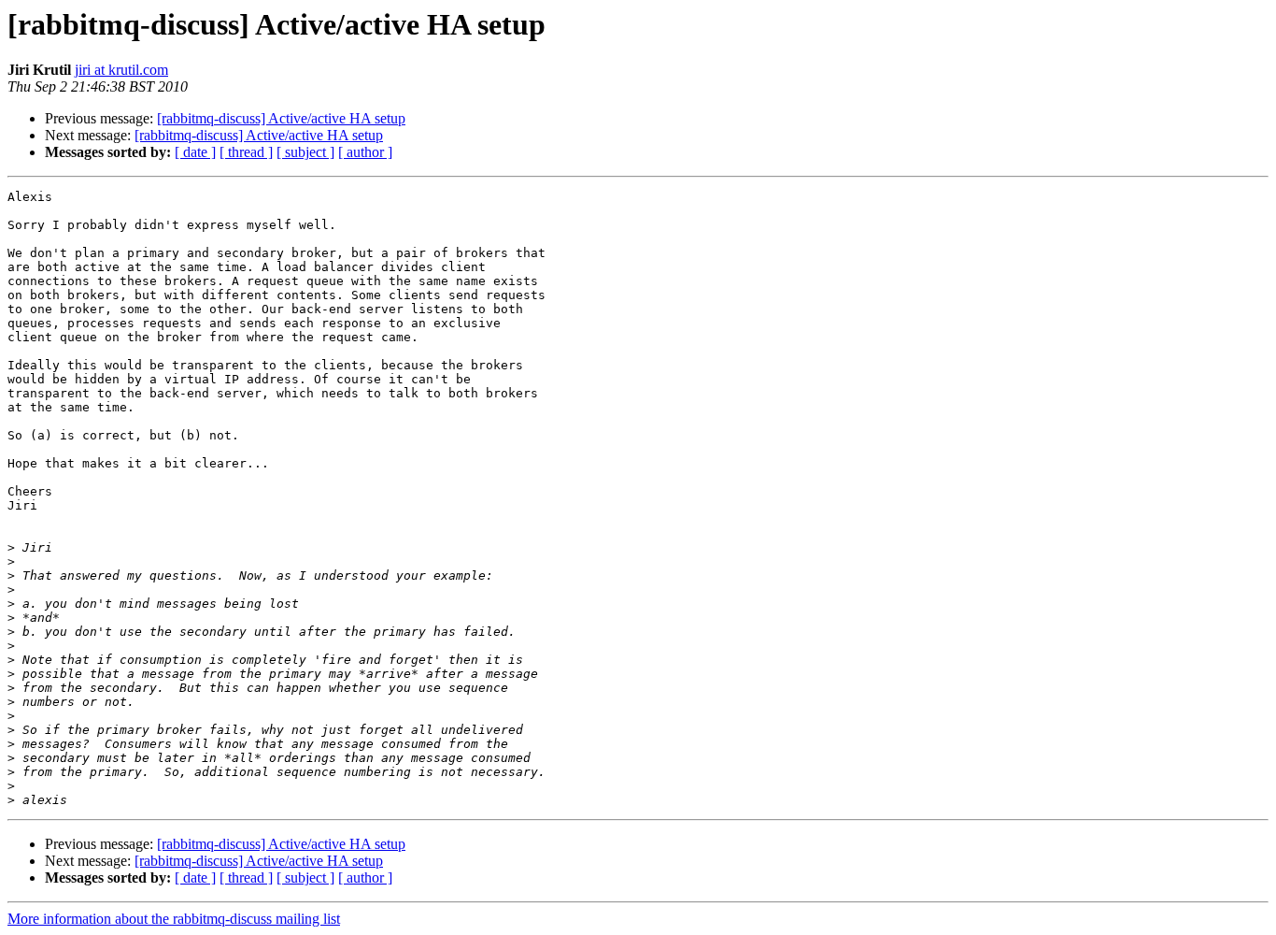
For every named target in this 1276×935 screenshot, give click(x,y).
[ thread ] (246, 152)
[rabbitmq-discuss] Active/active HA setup (281, 118)
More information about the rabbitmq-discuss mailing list (173, 919)
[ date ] (195, 152)
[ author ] (365, 152)
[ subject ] (305, 152)
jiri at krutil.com (121, 70)
